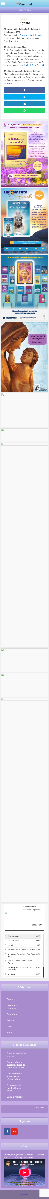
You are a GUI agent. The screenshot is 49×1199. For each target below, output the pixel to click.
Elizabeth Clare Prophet (33, 65)
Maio (9, 1032)
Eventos (10, 999)
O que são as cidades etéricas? (16, 1054)
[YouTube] (14, 1131)
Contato (24, 1194)
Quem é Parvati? (15, 1097)
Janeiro (10, 1020)
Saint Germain (36, 35)
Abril (9, 1026)
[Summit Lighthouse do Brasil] (24, 3)
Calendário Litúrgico (12, 1006)
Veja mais (40, 1108)
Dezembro (12, 1014)
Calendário (24, 19)
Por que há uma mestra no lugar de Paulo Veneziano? (16, 1065)
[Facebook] (7, 1131)
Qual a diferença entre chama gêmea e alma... (14, 1076)
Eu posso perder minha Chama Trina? (14, 1088)
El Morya (23, 35)
